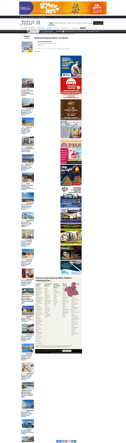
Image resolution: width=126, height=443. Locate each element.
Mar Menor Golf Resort (39, 314)
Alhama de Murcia (63, 23)
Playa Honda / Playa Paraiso (39, 320)
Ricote (63, 315)
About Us (71, 352)
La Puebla (38, 301)
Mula (55, 303)
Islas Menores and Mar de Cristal (39, 294)
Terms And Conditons (55, 352)
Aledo (46, 289)
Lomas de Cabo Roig (74, 334)
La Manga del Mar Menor (39, 299)
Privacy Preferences (67, 350)
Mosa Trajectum (66, 309)
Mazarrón (85, 23)
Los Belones (38, 309)
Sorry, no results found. (45, 41)
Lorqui (64, 305)
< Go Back (37, 51)
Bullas (55, 290)
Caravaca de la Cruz (57, 293)
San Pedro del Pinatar (39, 330)
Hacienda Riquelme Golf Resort (65, 302)
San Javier (90, 23)
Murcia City (65, 311)
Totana (46, 317)
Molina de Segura (64, 307)
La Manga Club (39, 297)
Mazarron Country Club (74, 315)
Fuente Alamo (48, 300)
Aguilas (46, 288)
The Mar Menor (38, 285)
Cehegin (56, 296)
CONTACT (26, 17)
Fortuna (55, 299)
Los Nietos (38, 311)
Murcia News (24, 28)
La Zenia (73, 332)
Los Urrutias (38, 312)
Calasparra (56, 291)
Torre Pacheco (39, 341)
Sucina (64, 317)
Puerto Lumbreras (47, 313)
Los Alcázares (78, 23)
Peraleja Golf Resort (65, 313)
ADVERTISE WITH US (33, 17)
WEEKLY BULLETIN (41, 17)
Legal (67, 352)
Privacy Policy (63, 352)
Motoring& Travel (49, 28)
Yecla (55, 305)
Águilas (56, 23)
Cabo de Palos (39, 288)
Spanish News (75, 28)
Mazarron (47, 308)
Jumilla (69, 23)
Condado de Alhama (47, 297)
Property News (65, 28)
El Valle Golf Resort (65, 297)
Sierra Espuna (48, 315)
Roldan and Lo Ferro (39, 325)
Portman (38, 323)
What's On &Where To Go (41, 28)
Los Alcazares (39, 308)
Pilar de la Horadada (38, 317)
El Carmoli (38, 291)
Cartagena (38, 289)
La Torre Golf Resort (39, 304)
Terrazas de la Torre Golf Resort (39, 338)
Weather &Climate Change (32, 28)
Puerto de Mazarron (47, 310)
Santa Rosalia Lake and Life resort (39, 334)
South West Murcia (48, 285)
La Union (38, 306)
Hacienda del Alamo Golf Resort (48, 303)
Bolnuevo (47, 294)
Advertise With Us (77, 352)
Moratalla (56, 302)
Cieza (55, 297)
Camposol (47, 295)
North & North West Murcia (57, 285)
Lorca (73, 23)
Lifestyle (56, 28)
